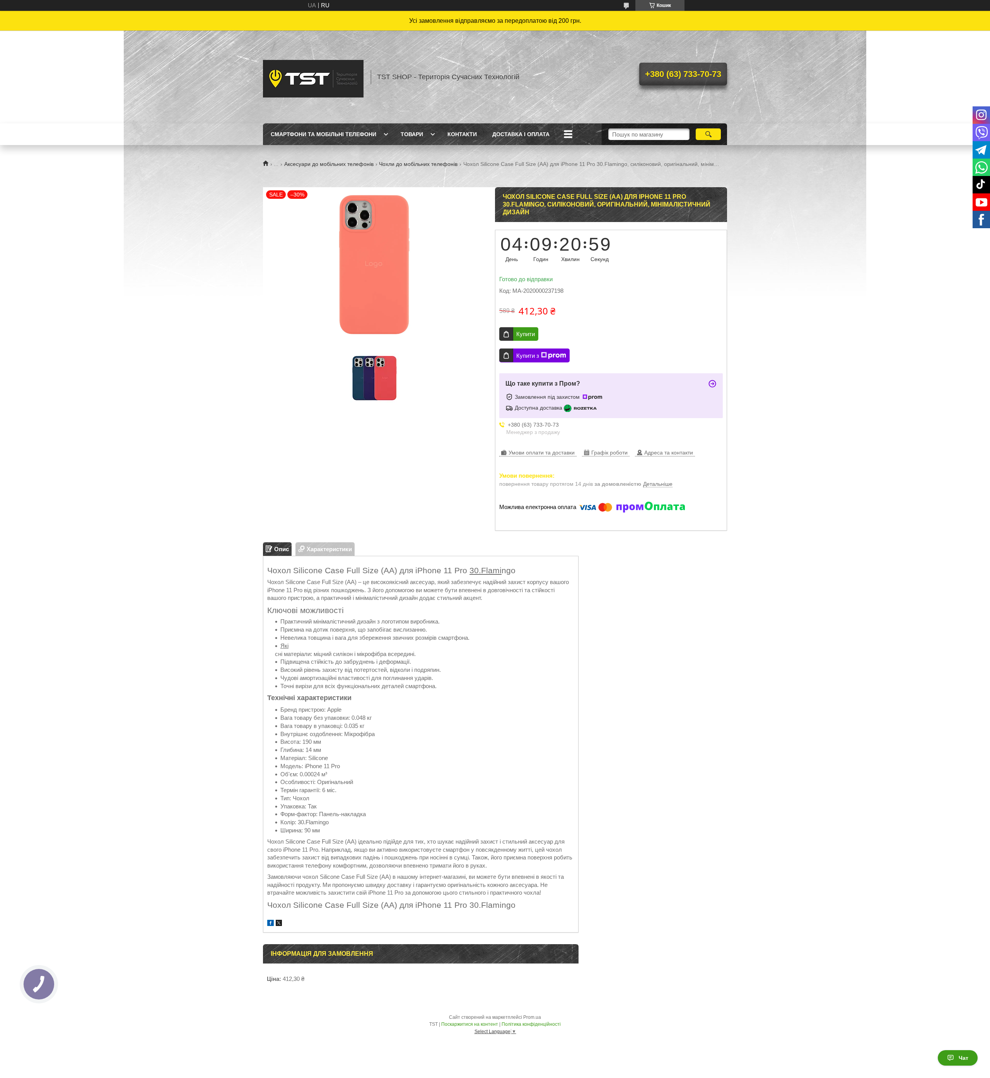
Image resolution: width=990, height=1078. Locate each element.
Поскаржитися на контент (469, 1024)
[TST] (313, 77)
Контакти (462, 134)
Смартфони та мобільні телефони (323, 134)
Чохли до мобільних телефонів (418, 164)
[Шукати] (708, 134)
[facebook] (270, 924)
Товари (412, 134)
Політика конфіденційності (531, 1024)
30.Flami (485, 570)
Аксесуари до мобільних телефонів (329, 164)
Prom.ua (532, 1017)
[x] (279, 924)
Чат (963, 1058)
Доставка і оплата (521, 134)
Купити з (527, 355)
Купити (525, 334)
